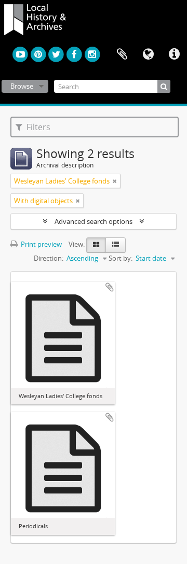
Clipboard (122, 54)
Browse (21, 86)
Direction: (48, 258)
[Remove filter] (115, 181)
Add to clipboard (109, 287)
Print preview (40, 244)
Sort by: (120, 258)
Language (148, 54)
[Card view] (96, 245)
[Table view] (115, 245)
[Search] (163, 86)
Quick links (174, 54)
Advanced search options (93, 221)
